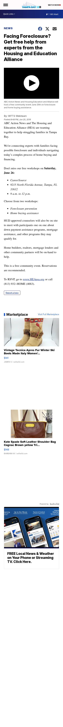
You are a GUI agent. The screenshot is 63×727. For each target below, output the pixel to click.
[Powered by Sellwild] (54, 504)
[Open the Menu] (5, 5)
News (8, 28)
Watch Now (53, 5)
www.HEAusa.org (33, 279)
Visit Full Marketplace (48, 314)
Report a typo (12, 293)
